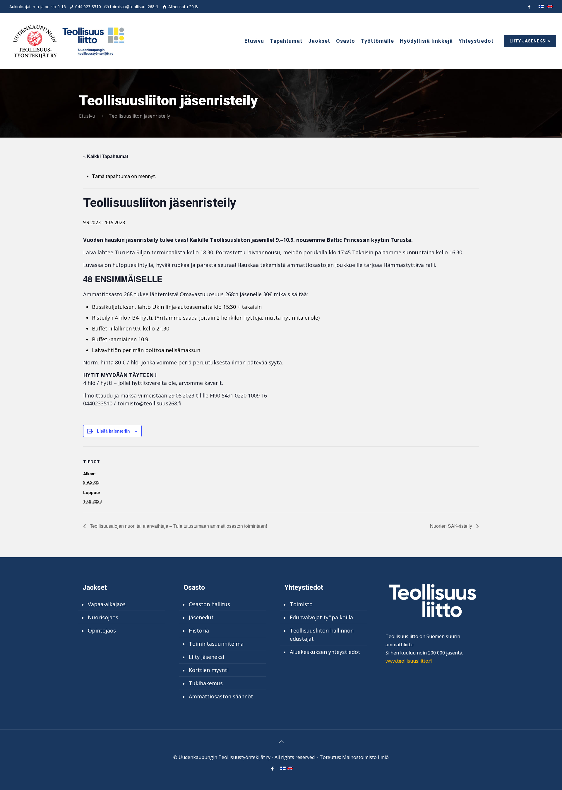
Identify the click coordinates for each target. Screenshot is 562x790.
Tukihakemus (206, 683)
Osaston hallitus (209, 604)
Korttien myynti (209, 670)
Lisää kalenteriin (113, 431)
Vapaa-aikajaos (107, 604)
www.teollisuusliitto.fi (408, 661)
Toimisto (301, 604)
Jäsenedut (201, 617)
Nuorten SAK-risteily (451, 525)
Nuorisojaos (103, 617)
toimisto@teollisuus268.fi (134, 6)
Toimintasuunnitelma (216, 643)
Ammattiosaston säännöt (221, 696)
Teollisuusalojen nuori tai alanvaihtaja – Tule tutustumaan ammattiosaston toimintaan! (178, 525)
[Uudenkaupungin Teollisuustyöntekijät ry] (68, 41)
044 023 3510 (88, 6)
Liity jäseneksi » (530, 41)
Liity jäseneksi (206, 656)
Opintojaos (102, 630)
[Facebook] (529, 6)
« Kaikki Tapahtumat (105, 156)
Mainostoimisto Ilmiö (365, 757)
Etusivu (87, 116)
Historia (199, 630)
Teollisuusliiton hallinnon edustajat (322, 634)
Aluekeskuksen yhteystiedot (325, 651)
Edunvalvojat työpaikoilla (321, 617)
